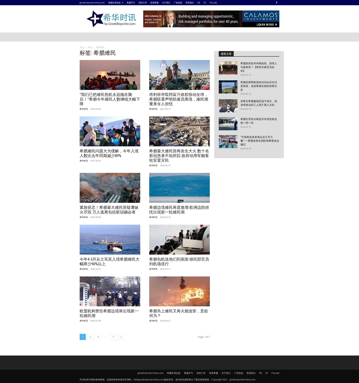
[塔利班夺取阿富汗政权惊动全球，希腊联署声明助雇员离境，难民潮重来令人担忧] (179, 75)
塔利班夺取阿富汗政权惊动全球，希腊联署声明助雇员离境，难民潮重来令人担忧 (178, 99)
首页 (82, 47)
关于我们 (166, 2)
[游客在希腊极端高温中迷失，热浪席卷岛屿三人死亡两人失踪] (228, 105)
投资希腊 (154, 2)
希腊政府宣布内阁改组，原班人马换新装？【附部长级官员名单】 (258, 67)
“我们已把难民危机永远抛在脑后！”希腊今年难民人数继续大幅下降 (110, 99)
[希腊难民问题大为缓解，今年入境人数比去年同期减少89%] (110, 131)
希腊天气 (131, 2)
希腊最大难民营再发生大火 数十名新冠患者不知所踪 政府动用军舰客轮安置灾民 (179, 156)
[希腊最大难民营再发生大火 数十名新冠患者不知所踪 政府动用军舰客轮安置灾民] (179, 131)
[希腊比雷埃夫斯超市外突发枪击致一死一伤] (228, 123)
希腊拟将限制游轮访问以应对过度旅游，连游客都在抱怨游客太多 (258, 86)
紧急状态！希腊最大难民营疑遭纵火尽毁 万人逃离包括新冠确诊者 (109, 209)
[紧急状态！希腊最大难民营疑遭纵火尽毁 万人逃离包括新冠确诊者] (110, 188)
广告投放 (178, 2)
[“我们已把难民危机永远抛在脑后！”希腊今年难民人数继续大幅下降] (110, 75)
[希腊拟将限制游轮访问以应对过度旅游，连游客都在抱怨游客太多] (228, 86)
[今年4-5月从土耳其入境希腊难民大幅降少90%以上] (110, 240)
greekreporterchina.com (92, 2)
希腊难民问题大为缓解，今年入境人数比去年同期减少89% (109, 153)
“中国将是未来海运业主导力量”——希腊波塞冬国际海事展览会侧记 (259, 141)
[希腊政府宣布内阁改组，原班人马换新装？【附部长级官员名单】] (228, 68)
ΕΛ (205, 2)
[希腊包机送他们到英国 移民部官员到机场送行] (179, 240)
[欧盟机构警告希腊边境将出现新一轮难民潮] (110, 291)
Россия (213, 2)
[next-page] (121, 337)
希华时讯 (84, 108)
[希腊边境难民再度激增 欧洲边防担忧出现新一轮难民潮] (179, 188)
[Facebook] (276, 2)
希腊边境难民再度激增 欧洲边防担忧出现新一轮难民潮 (179, 209)
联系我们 (190, 2)
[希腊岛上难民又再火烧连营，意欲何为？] (179, 291)
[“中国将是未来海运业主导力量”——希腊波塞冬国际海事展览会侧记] (228, 141)
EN (198, 2)
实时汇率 (143, 2)
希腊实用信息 (114, 2)
